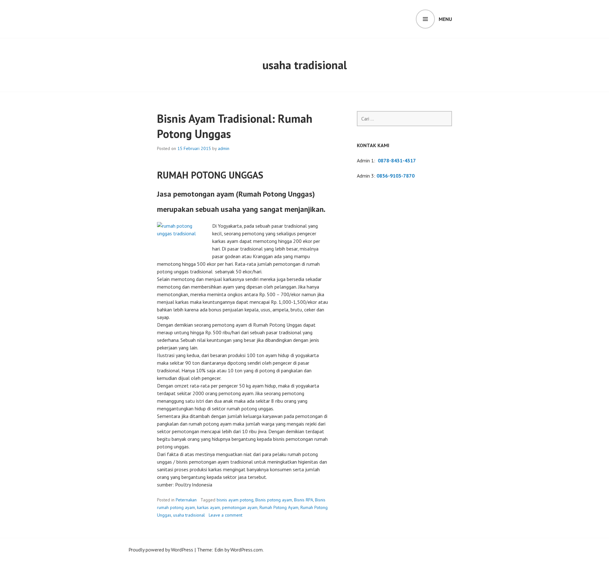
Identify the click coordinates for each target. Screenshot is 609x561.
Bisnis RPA (303, 500)
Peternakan (186, 500)
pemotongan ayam (240, 507)
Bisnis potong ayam (273, 500)
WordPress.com (246, 549)
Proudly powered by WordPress (160, 549)
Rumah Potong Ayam (278, 507)
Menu (445, 19)
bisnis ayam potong (235, 500)
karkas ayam (208, 507)
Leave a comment (225, 515)
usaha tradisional (189, 515)
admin (223, 148)
